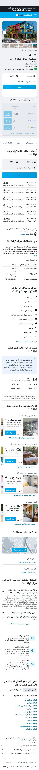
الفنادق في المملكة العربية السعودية (26, 706)
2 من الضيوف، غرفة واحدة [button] (26, 81)
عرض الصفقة (10, 433)
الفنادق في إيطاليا (31, 729)
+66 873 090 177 (30, 66)
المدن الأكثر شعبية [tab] (15, 690)
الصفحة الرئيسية (32, 762)
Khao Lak (21, 767)
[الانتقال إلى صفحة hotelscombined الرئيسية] (24, 15)
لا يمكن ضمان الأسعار (27, 740)
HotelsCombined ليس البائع (26, 746)
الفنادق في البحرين (31, 717)
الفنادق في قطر (32, 703)
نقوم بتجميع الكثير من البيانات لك (24, 749)
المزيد (35, 255)
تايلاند (23, 762)
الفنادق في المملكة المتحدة (28, 726)
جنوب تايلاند (13, 762)
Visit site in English (18, 10)
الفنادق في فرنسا (31, 723)
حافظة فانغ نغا (33, 767)
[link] (22, 438)
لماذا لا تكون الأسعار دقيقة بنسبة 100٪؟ (22, 753)
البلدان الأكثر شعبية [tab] (30, 690)
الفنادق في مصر (32, 720)
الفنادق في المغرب (31, 700)
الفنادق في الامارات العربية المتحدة (26, 714)
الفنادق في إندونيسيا (31, 712)
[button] (2, 9)
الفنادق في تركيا (32, 709)
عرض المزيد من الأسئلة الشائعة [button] (19, 624)
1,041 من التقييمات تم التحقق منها (16, 69)
